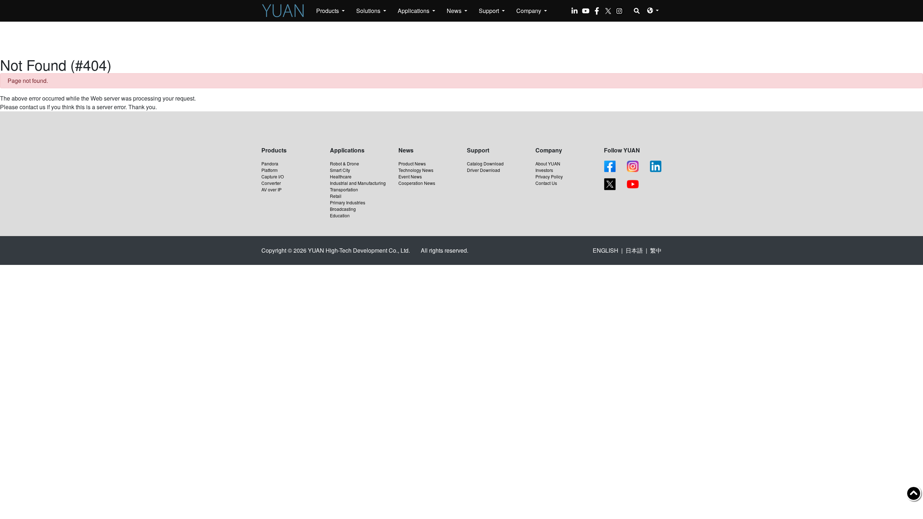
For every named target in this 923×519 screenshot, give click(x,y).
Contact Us (546, 183)
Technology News (415, 170)
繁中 (656, 250)
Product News (412, 163)
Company (529, 10)
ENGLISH (605, 250)
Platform (269, 170)
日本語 (634, 250)
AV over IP (271, 189)
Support (489, 10)
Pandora (269, 163)
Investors (544, 170)
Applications (414, 10)
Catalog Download (485, 163)
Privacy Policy (549, 176)
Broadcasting (343, 209)
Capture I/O (272, 176)
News (455, 10)
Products (328, 10)
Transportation (344, 189)
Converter (271, 183)
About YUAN (547, 163)
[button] (653, 10)
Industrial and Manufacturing (358, 183)
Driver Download (483, 170)
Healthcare (341, 176)
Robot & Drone (344, 163)
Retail (335, 196)
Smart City (340, 170)
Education (340, 215)
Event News (410, 176)
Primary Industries (347, 202)
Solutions (369, 10)
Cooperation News (416, 183)
